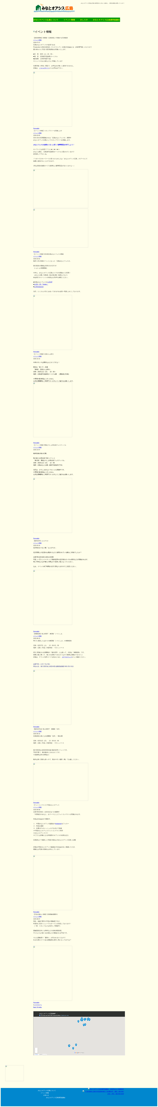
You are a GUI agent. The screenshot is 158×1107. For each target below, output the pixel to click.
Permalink (36, 128)
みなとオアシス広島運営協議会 (55, 1097)
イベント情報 (37, 40)
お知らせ (46, 1095)
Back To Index (37, 1007)
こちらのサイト (44, 68)
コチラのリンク (67, 657)
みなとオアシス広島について (47, 1090)
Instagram (58, 823)
